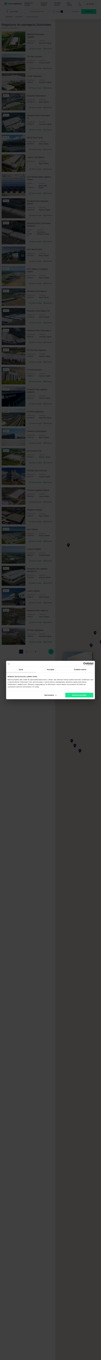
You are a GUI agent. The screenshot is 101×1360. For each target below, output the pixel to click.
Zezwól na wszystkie (79, 695)
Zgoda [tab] (21, 669)
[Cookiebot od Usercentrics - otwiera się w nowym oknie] (84, 663)
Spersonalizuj (49, 695)
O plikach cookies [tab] (80, 669)
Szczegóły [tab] (50, 669)
